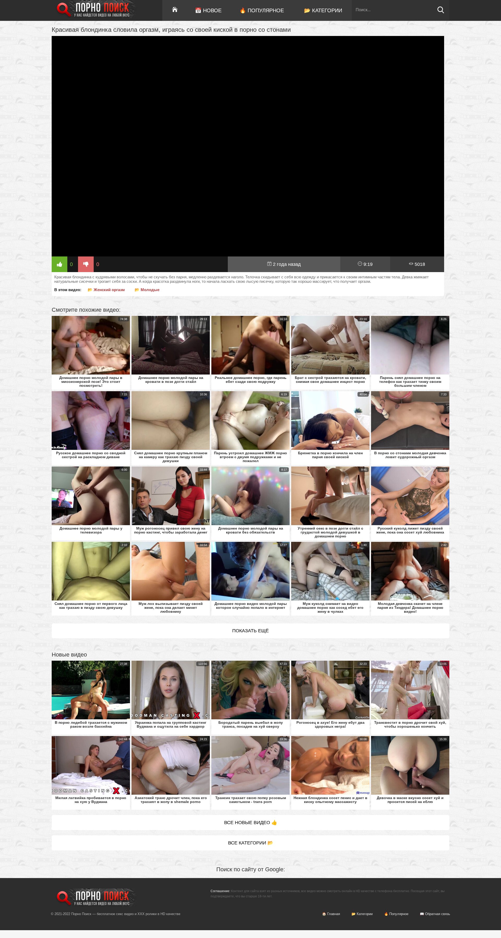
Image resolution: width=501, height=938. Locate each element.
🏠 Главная (331, 914)
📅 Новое (208, 10)
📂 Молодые (147, 289)
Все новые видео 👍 (250, 822)
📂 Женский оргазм (106, 289)
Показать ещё (250, 630)
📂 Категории (323, 10)
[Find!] (440, 12)
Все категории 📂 (250, 842)
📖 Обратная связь (435, 914)
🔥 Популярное (262, 10)
